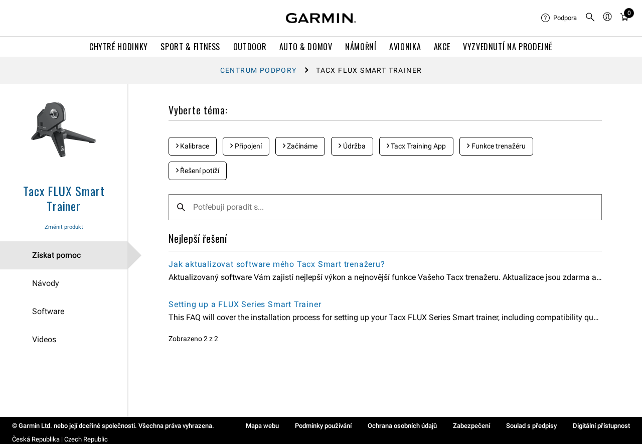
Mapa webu (262, 425)
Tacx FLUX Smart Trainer (64, 198)
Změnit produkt (64, 227)
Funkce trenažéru (498, 146)
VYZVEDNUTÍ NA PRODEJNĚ (508, 47)
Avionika (405, 47)
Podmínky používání (323, 425)
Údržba (354, 146)
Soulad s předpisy (531, 425)
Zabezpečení (471, 425)
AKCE (442, 47)
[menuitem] (559, 18)
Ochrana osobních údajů (402, 425)
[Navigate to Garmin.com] (321, 18)
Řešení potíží (199, 171)
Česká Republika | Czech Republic (60, 439)
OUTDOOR (249, 47)
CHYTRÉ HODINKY (118, 47)
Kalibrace (194, 146)
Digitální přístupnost (601, 425)
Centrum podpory (258, 70)
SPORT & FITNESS (190, 47)
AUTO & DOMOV (306, 47)
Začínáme (301, 146)
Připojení (247, 146)
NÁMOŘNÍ (360, 47)
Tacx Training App (417, 146)
